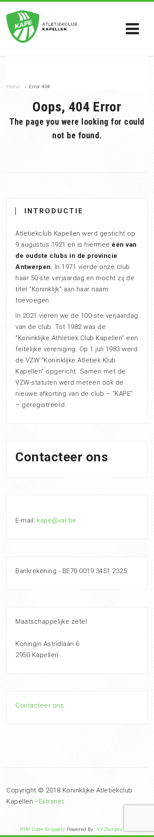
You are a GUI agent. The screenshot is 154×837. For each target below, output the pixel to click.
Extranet (51, 801)
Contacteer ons (39, 705)
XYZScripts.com (115, 829)
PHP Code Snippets (42, 829)
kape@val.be (57, 520)
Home (13, 87)
